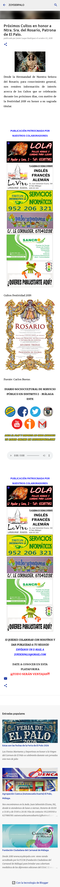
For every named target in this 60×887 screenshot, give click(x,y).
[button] (5, 44)
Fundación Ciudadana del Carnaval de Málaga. (25, 850)
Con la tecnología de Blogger (32, 882)
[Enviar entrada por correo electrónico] (5, 680)
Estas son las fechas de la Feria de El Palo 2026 (25, 745)
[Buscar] (56, 5)
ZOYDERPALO (16, 5)
